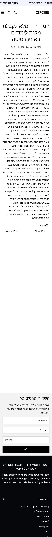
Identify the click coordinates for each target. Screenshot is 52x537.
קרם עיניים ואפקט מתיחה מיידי (33, 506)
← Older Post (42, 231)
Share (43, 225)
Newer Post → (11, 231)
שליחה (26, 449)
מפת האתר (44, 499)
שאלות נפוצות (42, 516)
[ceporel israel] (42, 12)
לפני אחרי (44, 521)
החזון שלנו (44, 526)
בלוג (47, 531)
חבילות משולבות (41, 511)
